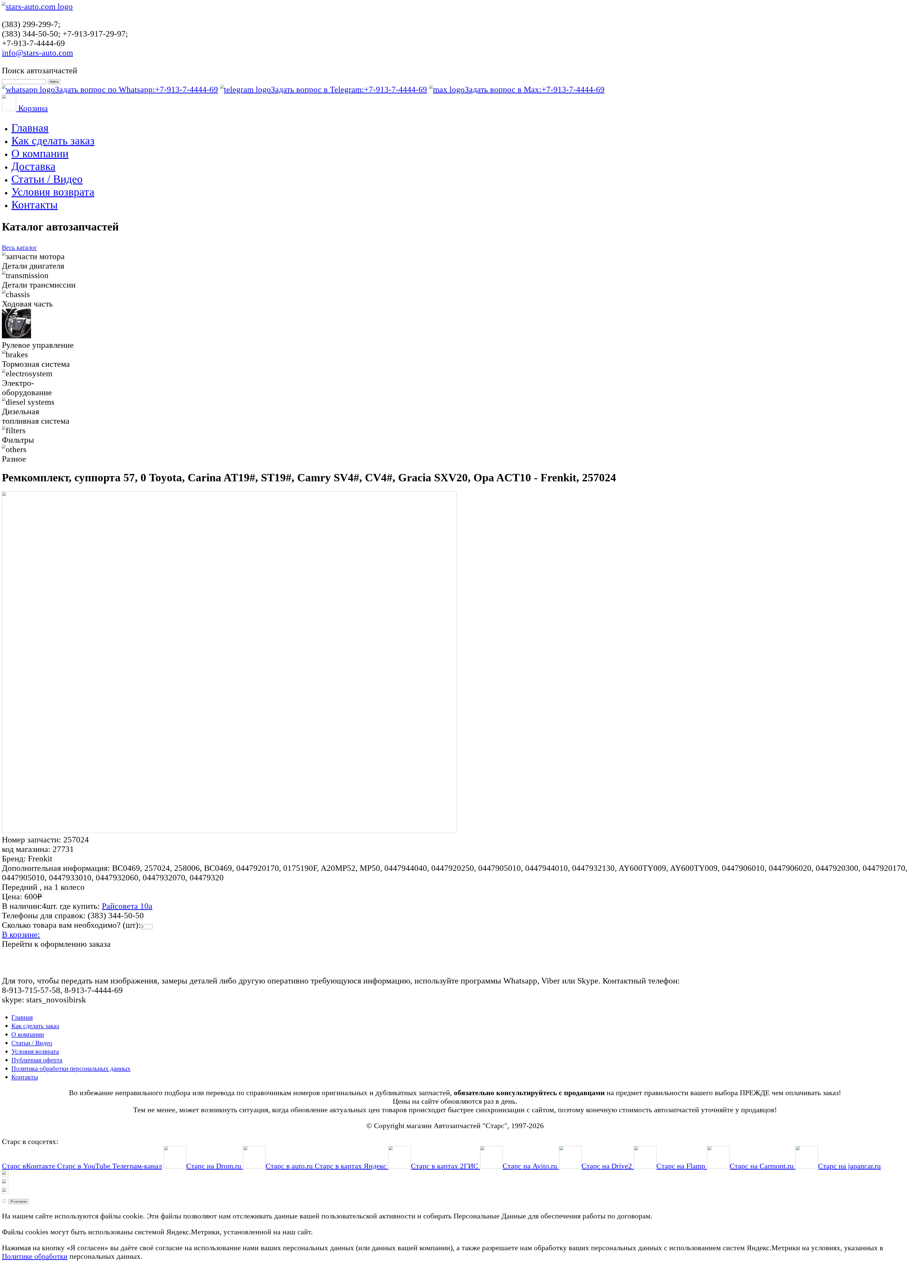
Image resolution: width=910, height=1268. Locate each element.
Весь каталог (19, 247)
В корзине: (21, 934)
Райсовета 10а (127, 906)
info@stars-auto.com (37, 52)
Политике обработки (35, 1256)
